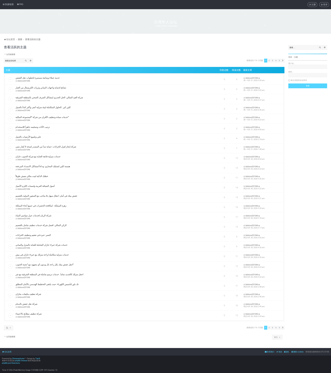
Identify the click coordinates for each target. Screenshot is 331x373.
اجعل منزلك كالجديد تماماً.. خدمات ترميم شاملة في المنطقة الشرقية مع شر (49, 274)
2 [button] (269, 60)
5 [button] (279, 60)
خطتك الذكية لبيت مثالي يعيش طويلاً (32, 176)
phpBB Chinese (21, 361)
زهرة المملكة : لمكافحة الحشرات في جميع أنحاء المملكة (41, 205)
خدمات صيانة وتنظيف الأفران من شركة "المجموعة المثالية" (42, 117)
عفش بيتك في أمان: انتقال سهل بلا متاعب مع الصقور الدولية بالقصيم (46, 196)
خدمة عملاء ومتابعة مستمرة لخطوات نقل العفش (38, 77)
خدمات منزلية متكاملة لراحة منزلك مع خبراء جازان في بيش (42, 254)
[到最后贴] (259, 78)
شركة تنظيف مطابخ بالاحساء (29, 313)
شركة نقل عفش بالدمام (26, 304)
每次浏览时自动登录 (299, 80)
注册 (296, 57)
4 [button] (275, 60)
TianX (37, 358)
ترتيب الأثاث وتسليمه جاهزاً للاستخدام (33, 127)
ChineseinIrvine (18, 358)
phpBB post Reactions (11, 363)
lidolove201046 (24, 81)
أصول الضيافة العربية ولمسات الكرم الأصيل (35, 186)
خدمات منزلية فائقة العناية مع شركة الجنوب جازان (38, 156)
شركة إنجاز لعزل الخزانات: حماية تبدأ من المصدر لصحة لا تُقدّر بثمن (46, 146)
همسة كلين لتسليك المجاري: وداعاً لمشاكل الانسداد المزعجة (43, 166)
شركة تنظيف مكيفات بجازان (28, 294)
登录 (290, 57)
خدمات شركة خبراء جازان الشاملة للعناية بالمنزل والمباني (41, 245)
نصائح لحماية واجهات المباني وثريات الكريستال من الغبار (41, 87)
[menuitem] (20, 4)
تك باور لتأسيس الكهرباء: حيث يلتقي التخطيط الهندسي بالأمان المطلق (47, 284)
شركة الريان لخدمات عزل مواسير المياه (33, 215)
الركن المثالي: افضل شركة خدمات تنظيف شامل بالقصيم (41, 225)
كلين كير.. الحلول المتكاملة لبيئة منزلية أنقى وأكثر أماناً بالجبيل (43, 107)
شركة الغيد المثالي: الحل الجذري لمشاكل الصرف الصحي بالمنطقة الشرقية (49, 97)
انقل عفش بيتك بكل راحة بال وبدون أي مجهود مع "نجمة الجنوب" (45, 264)
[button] (282, 60)
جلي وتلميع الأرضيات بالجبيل (28, 137)
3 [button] (272, 60)
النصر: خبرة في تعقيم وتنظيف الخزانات (33, 235)
